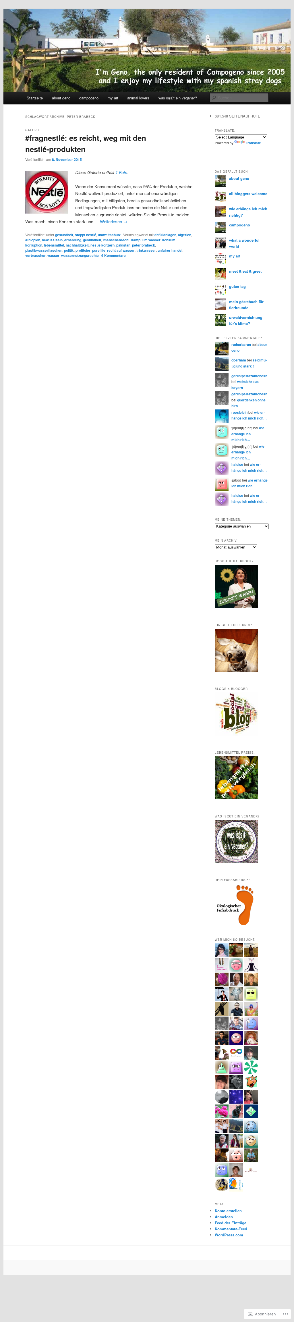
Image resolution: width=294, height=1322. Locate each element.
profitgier (83, 250)
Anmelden (224, 1216)
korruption (33, 245)
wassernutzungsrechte (80, 255)
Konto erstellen (228, 1210)
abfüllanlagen (165, 234)
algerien (184, 234)
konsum (168, 240)
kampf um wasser (145, 240)
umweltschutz (109, 234)
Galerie (32, 130)
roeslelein (239, 412)
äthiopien (32, 240)
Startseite (35, 98)
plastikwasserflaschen (43, 250)
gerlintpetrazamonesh (249, 375)
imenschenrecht (116, 240)
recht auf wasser (121, 250)
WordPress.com (229, 1235)
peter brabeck (143, 245)
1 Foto (121, 172)
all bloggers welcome (248, 193)
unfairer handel (170, 250)
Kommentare (113, 255)
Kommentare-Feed (231, 1228)
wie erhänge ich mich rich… (247, 433)
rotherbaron (241, 344)
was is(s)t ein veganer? (177, 98)
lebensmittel (54, 245)
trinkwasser (146, 250)
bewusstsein (52, 240)
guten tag (237, 286)
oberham (238, 360)
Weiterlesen (113, 221)
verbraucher (35, 255)
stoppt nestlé (85, 234)
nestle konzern (102, 245)
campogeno (88, 98)
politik (69, 250)
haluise (237, 464)
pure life (98, 250)
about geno (61, 98)
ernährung (72, 240)
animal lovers (138, 98)
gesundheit (64, 234)
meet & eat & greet (245, 271)
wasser (53, 255)
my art (113, 98)
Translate (253, 142)
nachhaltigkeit (77, 245)
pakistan (123, 245)
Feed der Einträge (230, 1222)
